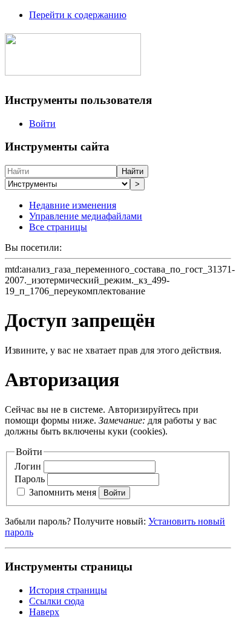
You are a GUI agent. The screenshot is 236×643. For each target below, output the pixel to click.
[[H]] (73, 69)
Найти (132, 171)
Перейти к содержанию (77, 15)
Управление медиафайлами (85, 216)
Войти (42, 123)
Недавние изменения (72, 205)
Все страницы (58, 227)
